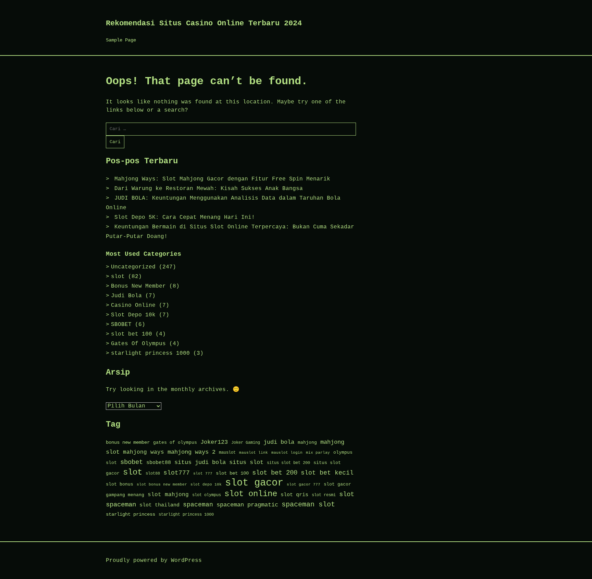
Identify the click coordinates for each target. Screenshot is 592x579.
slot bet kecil (327, 472)
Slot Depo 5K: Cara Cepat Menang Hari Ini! (184, 217)
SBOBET (121, 325)
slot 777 (202, 473)
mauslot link (253, 453)
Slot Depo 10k (133, 315)
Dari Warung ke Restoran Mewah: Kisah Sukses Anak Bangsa (208, 189)
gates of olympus (175, 442)
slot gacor (254, 483)
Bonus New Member (138, 286)
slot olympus (206, 495)
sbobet (131, 462)
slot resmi (324, 495)
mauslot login (287, 453)
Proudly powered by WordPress (154, 560)
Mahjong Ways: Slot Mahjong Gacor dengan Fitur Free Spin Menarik (222, 179)
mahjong (307, 442)
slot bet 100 (131, 334)
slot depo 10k (206, 484)
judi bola (278, 442)
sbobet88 (158, 462)
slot (118, 277)
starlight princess (130, 514)
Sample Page (121, 40)
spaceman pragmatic (247, 505)
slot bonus (119, 484)
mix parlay (318, 453)
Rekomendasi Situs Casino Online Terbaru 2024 (204, 23)
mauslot (227, 452)
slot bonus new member (162, 484)
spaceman (198, 504)
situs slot (246, 462)
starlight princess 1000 (150, 353)
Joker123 (214, 442)
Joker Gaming (245, 442)
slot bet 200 (274, 473)
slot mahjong (168, 495)
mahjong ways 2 (191, 452)
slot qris (294, 495)
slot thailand (159, 505)
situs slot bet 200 (288, 463)
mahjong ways (143, 452)
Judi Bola (126, 296)
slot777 (176, 473)
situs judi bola (200, 462)
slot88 (153, 473)
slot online (250, 494)
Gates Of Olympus (138, 344)
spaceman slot (308, 504)
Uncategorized (133, 267)
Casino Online (133, 305)
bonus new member (128, 442)
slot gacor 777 (303, 484)
